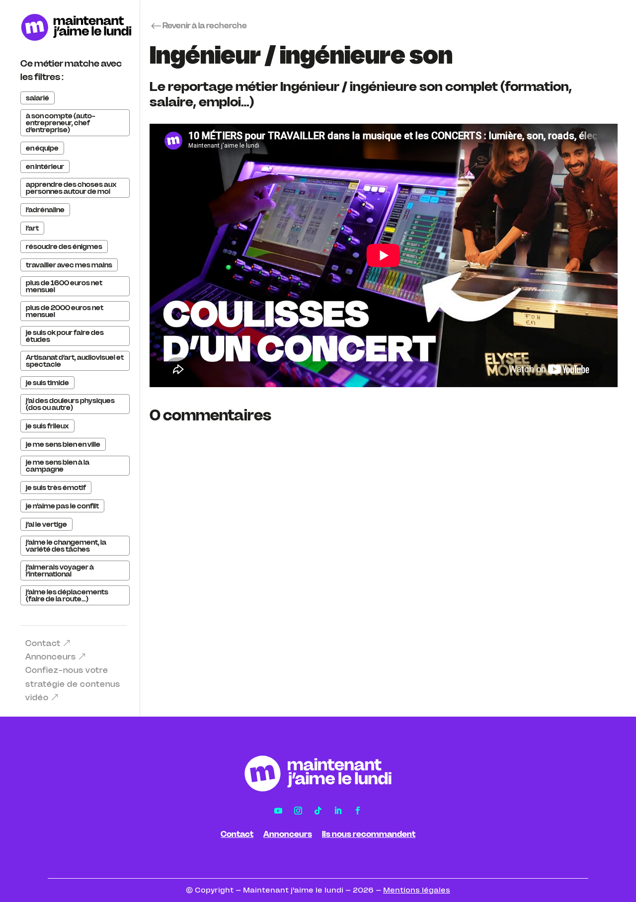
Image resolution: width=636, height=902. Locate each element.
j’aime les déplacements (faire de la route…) (67, 595)
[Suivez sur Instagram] (298, 811)
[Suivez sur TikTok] (318, 811)
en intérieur (45, 166)
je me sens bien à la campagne (57, 466)
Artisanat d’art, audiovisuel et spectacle (75, 361)
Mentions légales (416, 890)
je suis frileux (47, 425)
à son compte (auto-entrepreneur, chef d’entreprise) (60, 122)
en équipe (42, 148)
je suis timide (47, 382)
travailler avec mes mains (69, 264)
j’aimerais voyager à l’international (60, 570)
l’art (32, 228)
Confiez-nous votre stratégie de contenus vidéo (72, 683)
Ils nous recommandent (368, 834)
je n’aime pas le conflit (62, 505)
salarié (37, 97)
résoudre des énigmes (64, 246)
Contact (43, 643)
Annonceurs (50, 656)
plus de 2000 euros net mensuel (64, 311)
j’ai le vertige (46, 524)
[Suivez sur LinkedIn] (338, 811)
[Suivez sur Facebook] (358, 811)
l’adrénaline (45, 209)
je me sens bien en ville (63, 444)
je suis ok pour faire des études (65, 336)
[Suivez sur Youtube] (278, 811)
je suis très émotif (56, 487)
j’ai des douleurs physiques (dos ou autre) (70, 404)
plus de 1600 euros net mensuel (64, 286)
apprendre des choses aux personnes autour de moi (71, 188)
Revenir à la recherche (204, 25)
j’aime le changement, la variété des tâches (66, 546)
